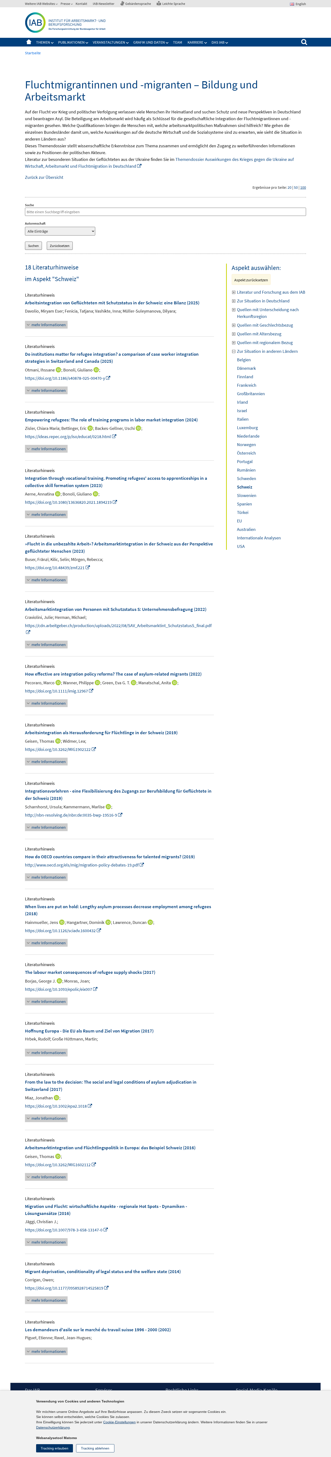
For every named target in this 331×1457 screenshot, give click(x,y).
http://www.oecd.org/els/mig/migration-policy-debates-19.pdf (84, 865)
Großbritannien (251, 393)
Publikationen (71, 42)
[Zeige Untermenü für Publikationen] (87, 43)
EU (239, 521)
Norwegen (246, 444)
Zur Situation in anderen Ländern (267, 351)
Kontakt (81, 3)
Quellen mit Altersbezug (259, 334)
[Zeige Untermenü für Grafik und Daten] (167, 43)
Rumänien (246, 470)
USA (241, 546)
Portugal (245, 461)
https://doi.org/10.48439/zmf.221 (57, 567)
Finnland (245, 376)
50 (296, 187)
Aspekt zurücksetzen (251, 279)
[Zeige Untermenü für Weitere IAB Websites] (57, 5)
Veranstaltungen (109, 42)
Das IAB (218, 42)
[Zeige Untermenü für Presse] (72, 5)
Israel (242, 410)
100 (303, 187)
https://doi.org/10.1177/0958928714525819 (67, 1288)
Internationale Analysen (259, 538)
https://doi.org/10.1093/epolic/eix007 (61, 989)
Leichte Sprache (173, 3)
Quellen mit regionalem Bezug (265, 342)
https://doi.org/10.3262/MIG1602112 (60, 1164)
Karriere (195, 42)
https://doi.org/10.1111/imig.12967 (59, 691)
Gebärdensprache (138, 3)
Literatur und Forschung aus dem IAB (271, 292)
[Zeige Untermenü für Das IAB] (227, 43)
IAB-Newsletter (103, 3)
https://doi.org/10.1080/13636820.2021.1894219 (71, 502)
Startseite (29, 42)
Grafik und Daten (149, 42)
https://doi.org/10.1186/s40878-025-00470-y (68, 378)
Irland (242, 402)
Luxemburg (247, 427)
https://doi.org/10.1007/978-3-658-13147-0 (66, 1230)
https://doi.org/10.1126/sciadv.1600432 (63, 930)
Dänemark (246, 368)
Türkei (242, 512)
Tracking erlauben (54, 1448)
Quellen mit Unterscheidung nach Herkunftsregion (268, 313)
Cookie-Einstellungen (119, 1422)
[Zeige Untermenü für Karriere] (206, 43)
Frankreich (246, 385)
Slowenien (246, 495)
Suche (29, 205)
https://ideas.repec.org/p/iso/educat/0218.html (71, 436)
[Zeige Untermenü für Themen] (52, 43)
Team (177, 42)
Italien (243, 419)
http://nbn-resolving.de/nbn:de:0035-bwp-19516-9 (74, 815)
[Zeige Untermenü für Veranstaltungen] (127, 43)
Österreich (246, 453)
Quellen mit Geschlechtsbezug (265, 325)
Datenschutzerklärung (53, 1427)
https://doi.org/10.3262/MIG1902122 (60, 749)
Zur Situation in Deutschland (263, 301)
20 (290, 187)
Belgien (244, 359)
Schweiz (244, 487)
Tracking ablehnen (95, 1448)
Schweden (246, 478)
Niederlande (248, 436)
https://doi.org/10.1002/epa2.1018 (59, 1106)
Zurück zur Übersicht (44, 177)
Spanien (244, 504)
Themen (43, 42)
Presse (65, 3)
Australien (246, 529)
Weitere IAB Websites (40, 3)
